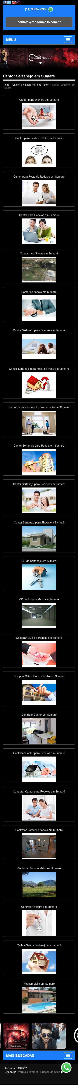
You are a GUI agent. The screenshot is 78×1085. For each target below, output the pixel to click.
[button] (6, 58)
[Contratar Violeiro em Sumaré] (39, 922)
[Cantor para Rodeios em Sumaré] (39, 231)
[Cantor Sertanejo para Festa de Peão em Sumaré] (39, 384)
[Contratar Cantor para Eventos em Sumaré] (39, 769)
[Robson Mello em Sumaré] (39, 999)
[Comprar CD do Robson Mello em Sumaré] (39, 692)
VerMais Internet (28, 1072)
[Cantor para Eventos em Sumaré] (39, 115)
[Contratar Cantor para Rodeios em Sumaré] (39, 807)
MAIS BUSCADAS (20, 1055)
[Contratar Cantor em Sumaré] (39, 730)
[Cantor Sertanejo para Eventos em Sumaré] (39, 346)
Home (6, 84)
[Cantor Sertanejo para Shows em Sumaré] (39, 538)
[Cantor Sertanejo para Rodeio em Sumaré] (39, 461)
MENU (11, 39)
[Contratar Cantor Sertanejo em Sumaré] (39, 846)
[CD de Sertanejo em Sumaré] (39, 577)
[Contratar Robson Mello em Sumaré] (39, 884)
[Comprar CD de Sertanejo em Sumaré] (39, 653)
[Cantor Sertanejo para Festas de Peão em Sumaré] (39, 423)
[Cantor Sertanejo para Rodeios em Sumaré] (39, 500)
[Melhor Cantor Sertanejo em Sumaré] (39, 961)
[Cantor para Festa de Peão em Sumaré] (39, 154)
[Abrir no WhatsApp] (50, 9)
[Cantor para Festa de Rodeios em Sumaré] (39, 192)
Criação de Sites (50, 1072)
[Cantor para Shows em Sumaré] (39, 269)
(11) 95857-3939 (36, 9)
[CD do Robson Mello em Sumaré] (39, 615)
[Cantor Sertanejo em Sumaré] (39, 308)
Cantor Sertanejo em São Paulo (30, 84)
